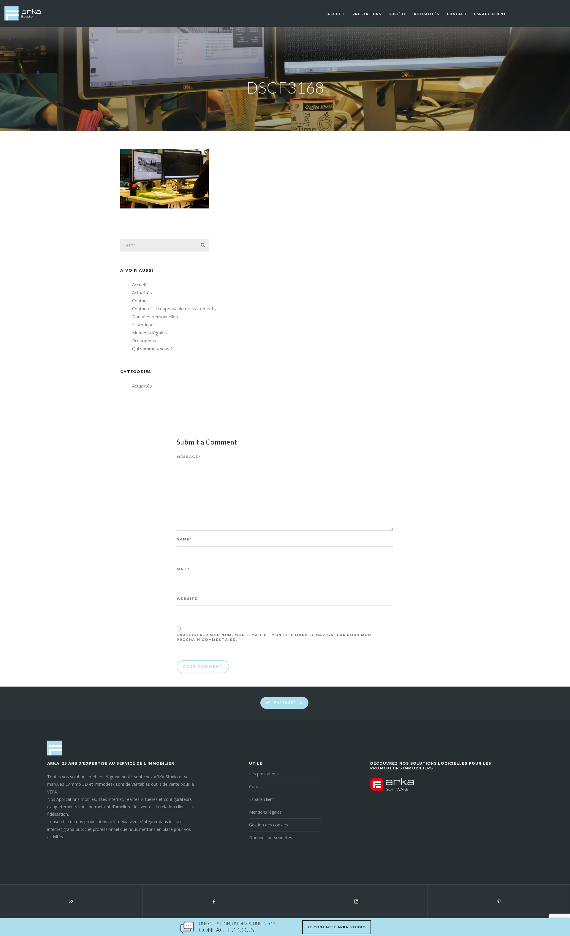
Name (184, 539)
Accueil (336, 14)
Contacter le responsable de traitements (174, 309)
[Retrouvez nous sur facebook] (213, 901)
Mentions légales (149, 333)
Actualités (426, 14)
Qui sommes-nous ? (152, 349)
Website (187, 599)
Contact (457, 14)
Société (397, 14)
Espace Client (490, 14)
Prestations (366, 14)
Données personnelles (155, 317)
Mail (183, 569)
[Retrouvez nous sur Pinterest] (499, 901)
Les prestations (264, 774)
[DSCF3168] (164, 207)
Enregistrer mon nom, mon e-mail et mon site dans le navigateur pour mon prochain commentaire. (274, 637)
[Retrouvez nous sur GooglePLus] (71, 901)
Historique (143, 325)
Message (189, 457)
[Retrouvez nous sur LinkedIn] (356, 901)
